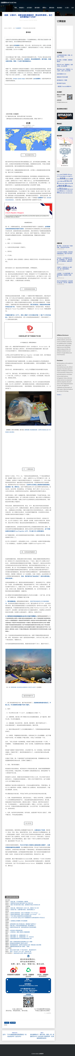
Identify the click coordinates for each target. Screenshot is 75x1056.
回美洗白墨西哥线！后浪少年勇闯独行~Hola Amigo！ (24, 912)
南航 (59, 178)
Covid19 (7, 1022)
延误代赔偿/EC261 (61, 74)
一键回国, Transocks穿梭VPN (64, 86)
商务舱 (62, 178)
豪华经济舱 (70, 191)
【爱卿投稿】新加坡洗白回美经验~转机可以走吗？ (23, 687)
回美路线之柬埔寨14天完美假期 (19, 920)
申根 (68, 186)
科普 (58, 189)
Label (71, 174)
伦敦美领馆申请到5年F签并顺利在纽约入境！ (21, 938)
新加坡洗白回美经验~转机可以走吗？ (19, 943)
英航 (63, 191)
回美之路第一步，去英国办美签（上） (19, 935)
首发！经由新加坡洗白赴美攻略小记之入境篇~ (21, 941)
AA (61, 174)
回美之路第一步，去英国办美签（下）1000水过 (22, 936)
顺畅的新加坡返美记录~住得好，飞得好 (19, 946)
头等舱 (61, 181)
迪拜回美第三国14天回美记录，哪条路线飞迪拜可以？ (23, 924)
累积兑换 (51, 7)
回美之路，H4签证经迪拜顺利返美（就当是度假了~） (23, 925)
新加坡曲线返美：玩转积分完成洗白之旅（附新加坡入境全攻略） (26, 945)
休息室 (64, 176)
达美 (61, 192)
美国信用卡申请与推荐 (62, 77)
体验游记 (21, 7)
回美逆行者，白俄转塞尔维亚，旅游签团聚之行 (22, 909)
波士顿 (68, 183)
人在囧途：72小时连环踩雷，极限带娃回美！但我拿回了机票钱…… (65, 275)
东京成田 (60, 176)
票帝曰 (44, 7)
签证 (61, 189)
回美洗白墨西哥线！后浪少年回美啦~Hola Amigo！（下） (25, 914)
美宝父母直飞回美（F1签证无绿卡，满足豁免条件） (23, 950)
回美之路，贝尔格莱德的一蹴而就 (19, 901)
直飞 (71, 186)
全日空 (67, 176)
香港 (72, 192)
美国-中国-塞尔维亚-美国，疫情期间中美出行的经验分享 (25, 904)
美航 (69, 189)
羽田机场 (71, 189)
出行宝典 (29, 7)
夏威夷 (71, 178)
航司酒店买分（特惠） (62, 80)
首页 (16, 7)
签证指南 (59, 7)
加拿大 (69, 176)
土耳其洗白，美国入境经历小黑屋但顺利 (20, 932)
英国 (61, 191)
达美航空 (63, 192)
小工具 (67, 7)
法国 (66, 183)
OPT (58, 176)
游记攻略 (13, 1022)
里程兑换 (69, 192)
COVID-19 (65, 174)
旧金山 (63, 183)
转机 (58, 193)
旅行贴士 (67, 181)
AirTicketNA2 (24, 20)
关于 (73, 7)
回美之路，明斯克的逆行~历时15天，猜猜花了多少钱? (24, 908)
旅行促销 (37, 7)
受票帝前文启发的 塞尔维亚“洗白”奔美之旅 (21, 903)
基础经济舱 (68, 178)
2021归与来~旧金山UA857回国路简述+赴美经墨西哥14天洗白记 (27, 917)
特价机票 (62, 186)
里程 (66, 192)
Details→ (59, 394)
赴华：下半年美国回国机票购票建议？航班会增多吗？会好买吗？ (15, 1034)
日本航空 (60, 183)
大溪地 (58, 181)
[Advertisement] (28, 98)
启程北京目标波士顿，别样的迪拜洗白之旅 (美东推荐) (23, 927)
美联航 (65, 189)
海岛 (70, 183)
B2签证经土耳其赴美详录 (16, 930)
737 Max (58, 174)
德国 (63, 181)
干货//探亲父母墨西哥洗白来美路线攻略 (20, 916)
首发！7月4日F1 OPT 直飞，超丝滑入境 (20, 951)
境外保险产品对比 (61, 83)
